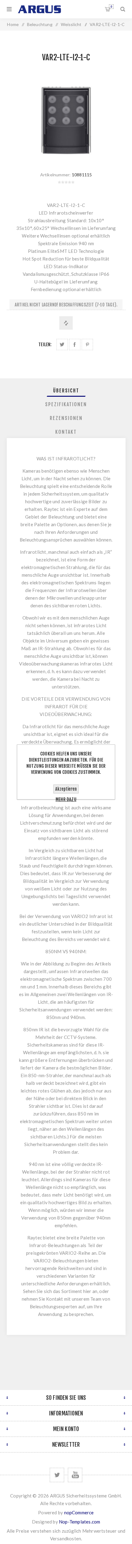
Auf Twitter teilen (62, 344)
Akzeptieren (66, 789)
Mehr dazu (66, 799)
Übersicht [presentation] (66, 391)
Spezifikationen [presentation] (66, 404)
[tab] (66, 390)
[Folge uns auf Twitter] (57, 1475)
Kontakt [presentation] (66, 432)
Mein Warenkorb (111, 6)
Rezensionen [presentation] (66, 418)
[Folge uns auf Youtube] (75, 1475)
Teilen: (45, 344)
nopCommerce (79, 1512)
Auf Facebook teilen (74, 344)
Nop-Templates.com (79, 1521)
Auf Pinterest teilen (87, 344)
